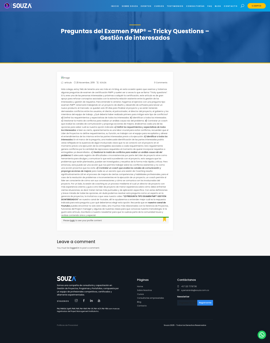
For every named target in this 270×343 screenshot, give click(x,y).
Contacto (142, 305)
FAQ (209, 6)
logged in (74, 247)
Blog (139, 302)
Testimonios (175, 6)
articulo (68, 82)
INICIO (115, 6)
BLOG (218, 6)
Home (140, 286)
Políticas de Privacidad (67, 325)
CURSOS (159, 6)
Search (242, 6)
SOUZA (103, 82)
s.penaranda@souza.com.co (195, 290)
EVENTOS (146, 6)
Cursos (140, 294)
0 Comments (160, 82)
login (72, 220)
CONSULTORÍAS (195, 6)
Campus (257, 6)
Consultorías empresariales (150, 298)
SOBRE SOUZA (130, 6)
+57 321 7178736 (189, 286)
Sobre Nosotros (144, 290)
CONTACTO (231, 6)
